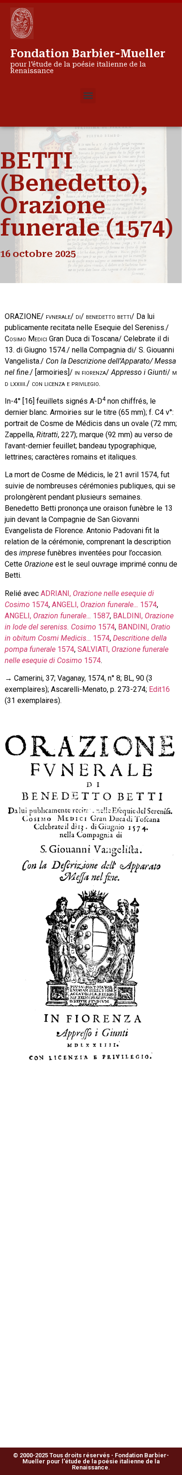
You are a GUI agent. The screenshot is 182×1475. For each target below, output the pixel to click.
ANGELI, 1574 (104, 604)
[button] (88, 95)
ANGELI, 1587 (57, 615)
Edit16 (159, 689)
